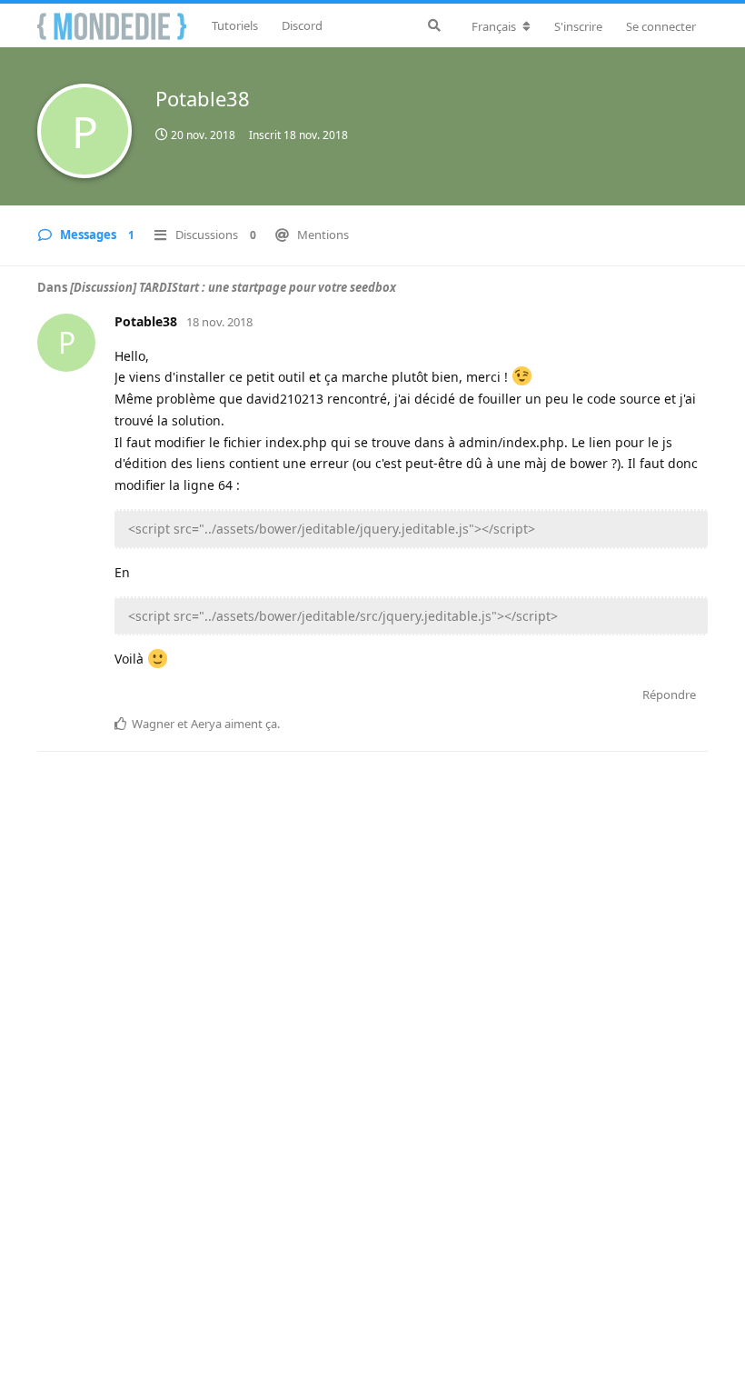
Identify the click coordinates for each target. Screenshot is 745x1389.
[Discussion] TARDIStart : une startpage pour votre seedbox (233, 287)
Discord (302, 25)
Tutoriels (235, 25)
